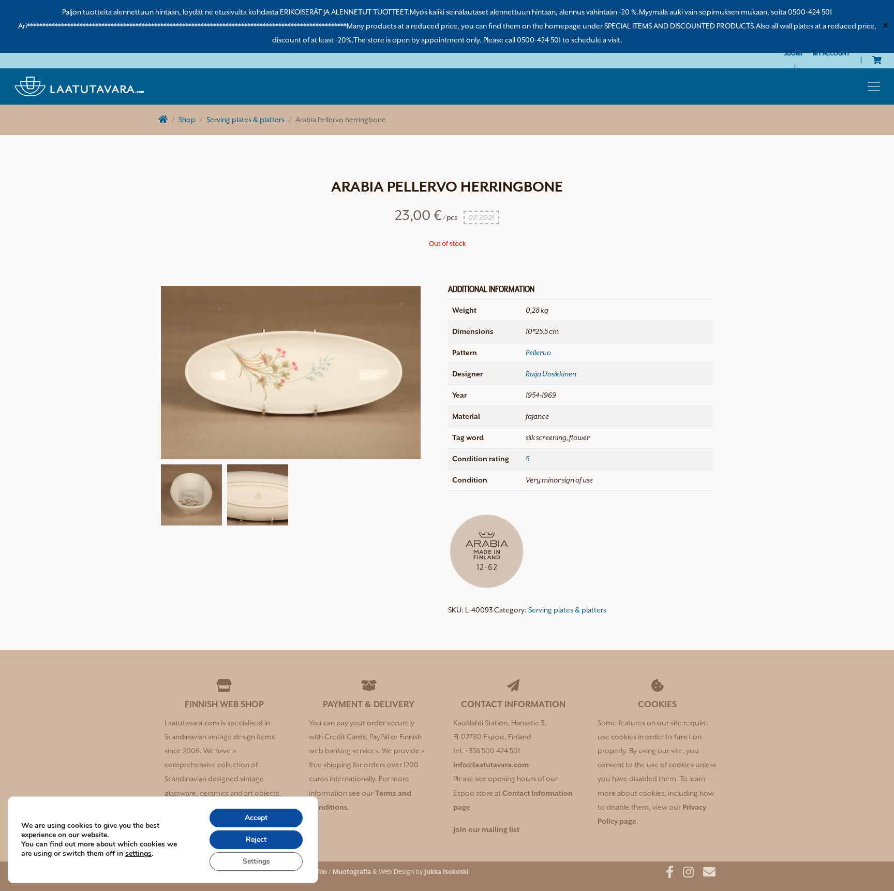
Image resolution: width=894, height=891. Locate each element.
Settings (256, 861)
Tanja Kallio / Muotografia (331, 871)
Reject (256, 839)
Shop (187, 119)
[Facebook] (666, 874)
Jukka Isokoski (446, 871)
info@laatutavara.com (491, 765)
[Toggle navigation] (874, 86)
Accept (256, 818)
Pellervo (538, 352)
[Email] (705, 874)
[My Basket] (877, 60)
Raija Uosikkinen (551, 374)
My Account (831, 53)
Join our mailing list (486, 829)
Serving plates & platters (245, 119)
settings (138, 853)
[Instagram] (684, 874)
